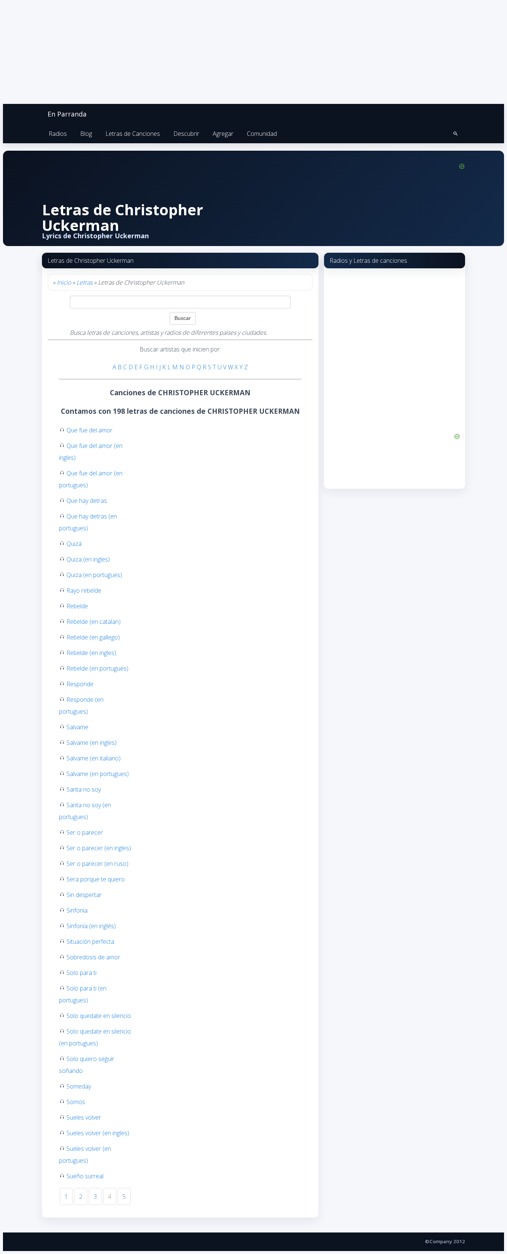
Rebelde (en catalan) (93, 622)
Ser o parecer (84, 832)
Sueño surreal (85, 1176)
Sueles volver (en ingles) (97, 1133)
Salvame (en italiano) (93, 758)
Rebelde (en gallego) (93, 637)
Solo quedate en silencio (98, 1016)
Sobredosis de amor (93, 957)
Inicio (64, 282)
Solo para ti (81, 973)
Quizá (74, 544)
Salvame (77, 727)
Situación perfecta (90, 941)
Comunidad (262, 134)
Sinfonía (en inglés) (91, 926)
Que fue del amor (89, 430)
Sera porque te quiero (95, 879)
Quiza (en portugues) (94, 575)
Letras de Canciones (132, 134)
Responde (80, 684)
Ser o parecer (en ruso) (97, 864)
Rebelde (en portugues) (97, 668)
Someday (78, 1086)
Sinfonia (77, 910)
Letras (84, 282)
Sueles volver (83, 1117)
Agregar (223, 134)
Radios (58, 134)
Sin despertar (84, 895)
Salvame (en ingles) (91, 743)
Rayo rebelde (83, 590)
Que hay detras (86, 501)
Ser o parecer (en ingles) (98, 848)
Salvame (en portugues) (97, 774)
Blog (86, 134)
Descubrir (186, 134)
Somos (75, 1102)
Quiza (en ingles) (88, 559)
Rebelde (77, 606)
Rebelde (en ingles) (91, 653)
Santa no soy (83, 789)
